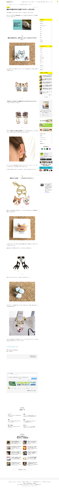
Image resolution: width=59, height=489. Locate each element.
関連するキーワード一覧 (31, 390)
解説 (40, 37)
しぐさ (41, 63)
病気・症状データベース (43, 25)
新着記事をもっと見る (22, 469)
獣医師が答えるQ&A (43, 133)
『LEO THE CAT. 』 (18, 15)
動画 (40, 33)
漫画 (40, 29)
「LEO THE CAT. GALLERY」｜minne (12, 346)
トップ (7, 4)
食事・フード (42, 61)
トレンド (18, 4)
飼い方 (41, 50)
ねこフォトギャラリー (43, 139)
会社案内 (24, 483)
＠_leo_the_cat (15, 349)
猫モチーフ (28, 388)
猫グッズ (41, 59)
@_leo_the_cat (22, 65)
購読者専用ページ (42, 143)
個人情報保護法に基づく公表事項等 (31, 483)
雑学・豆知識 (42, 57)
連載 (40, 27)
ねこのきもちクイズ (43, 137)
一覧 (50, 46)
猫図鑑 (41, 135)
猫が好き (11, 4)
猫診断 (41, 141)
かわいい (41, 52)
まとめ (41, 39)
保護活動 (41, 69)
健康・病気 (41, 65)
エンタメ (14, 4)
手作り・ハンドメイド (17, 388)
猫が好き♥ (41, 23)
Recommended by (46, 94)
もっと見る (46, 97)
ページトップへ (29, 479)
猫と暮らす (41, 21)
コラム (32, 388)
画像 (40, 35)
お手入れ (41, 48)
